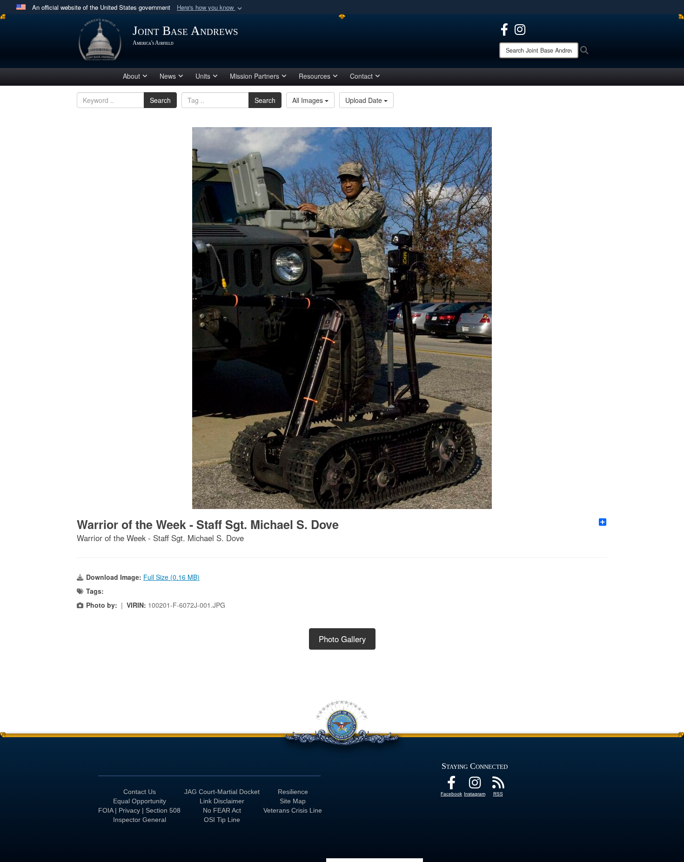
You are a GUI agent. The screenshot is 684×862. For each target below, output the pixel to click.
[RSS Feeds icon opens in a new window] (498, 785)
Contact (361, 76)
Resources (314, 76)
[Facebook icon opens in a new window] (504, 28)
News (168, 76)
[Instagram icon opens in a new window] (520, 28)
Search (160, 100)
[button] (210, 8)
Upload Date (364, 100)
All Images (308, 100)
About (131, 76)
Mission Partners (254, 76)
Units (202, 76)
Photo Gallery (342, 639)
